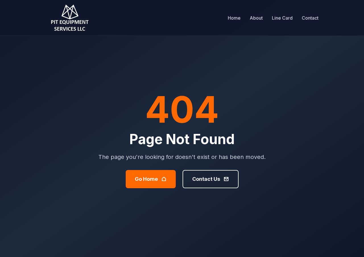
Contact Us (206, 179)
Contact (310, 18)
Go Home (146, 179)
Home (234, 18)
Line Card (282, 18)
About (256, 18)
